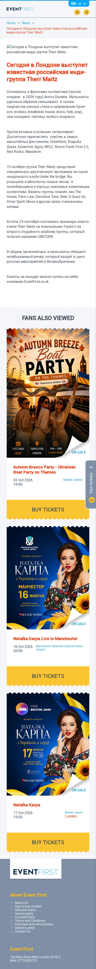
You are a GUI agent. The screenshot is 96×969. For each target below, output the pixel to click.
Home (11, 23)
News (26, 23)
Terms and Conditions (30, 920)
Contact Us (22, 931)
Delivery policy (25, 928)
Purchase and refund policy (34, 924)
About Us (21, 903)
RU (85, 3)
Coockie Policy (25, 917)
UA (79, 3)
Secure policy (24, 913)
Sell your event (25, 910)
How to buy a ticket (28, 906)
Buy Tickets (48, 510)
